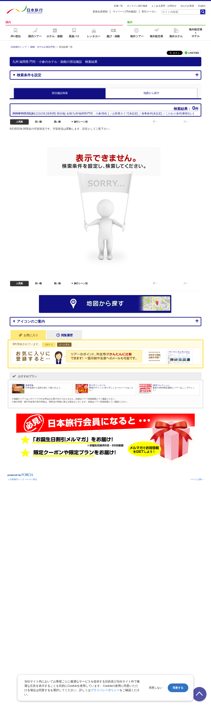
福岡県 (83, 113)
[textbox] (181, 11)
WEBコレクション (161, 385)
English (201, 6)
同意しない (155, 687)
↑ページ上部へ (196, 479)
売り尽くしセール (97, 385)
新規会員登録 (100, 11)
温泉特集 (29, 385)
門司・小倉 (94, 113)
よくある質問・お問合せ (163, 6)
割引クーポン (149, 11)
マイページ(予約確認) (125, 11)
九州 (75, 113)
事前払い (187, 113)
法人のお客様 (187, 6)
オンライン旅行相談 (137, 6)
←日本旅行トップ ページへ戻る (22, 479)
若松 (104, 113)
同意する (178, 687)
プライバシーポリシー (105, 690)
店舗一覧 (118, 6)
